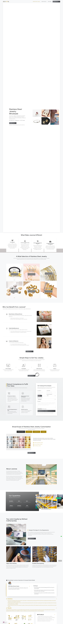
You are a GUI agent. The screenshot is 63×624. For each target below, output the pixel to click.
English (6, 622)
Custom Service (43, 1)
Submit (46, 410)
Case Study (49, 1)
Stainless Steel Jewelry (36, 1)
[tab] (21, 432)
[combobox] (40, 396)
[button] (7, 272)
